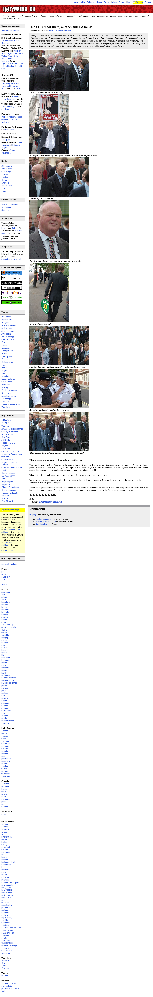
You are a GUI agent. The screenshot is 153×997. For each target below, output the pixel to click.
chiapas (4, 736)
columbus (5, 852)
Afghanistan (6, 320)
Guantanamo (7, 459)
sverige (4, 708)
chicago (4, 844)
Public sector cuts (9, 390)
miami (4, 875)
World (3, 191)
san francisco (7, 925)
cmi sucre (5, 746)
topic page (9, 130)
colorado (5, 849)
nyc (3, 900)
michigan (5, 877)
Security (139, 2)
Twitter (14, 228)
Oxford (4, 180)
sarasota (5, 935)
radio (3, 574)
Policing (4, 387)
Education (5, 348)
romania (4, 698)
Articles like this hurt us (45, 521)
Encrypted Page (11, 510)
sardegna (5, 703)
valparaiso (5, 774)
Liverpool (5, 174)
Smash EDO (6, 495)
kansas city (6, 864)
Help (129, 2)
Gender (4, 359)
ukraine (4, 718)
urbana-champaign (9, 945)
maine (4, 872)
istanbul (4, 642)
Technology (6, 399)
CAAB (18, 88)
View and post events (10, 31)
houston (4, 860)
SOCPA (51, 30)
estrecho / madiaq (9, 627)
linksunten (5, 658)
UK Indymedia (28, 7)
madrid (4, 663)
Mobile (82, 2)
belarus (4, 604)
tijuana (4, 769)
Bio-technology (7, 336)
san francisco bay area (11, 928)
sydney (4, 807)
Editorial (90, 2)
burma (4, 789)
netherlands (6, 675)
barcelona (5, 602)
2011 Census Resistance (12, 429)
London (68, 30)
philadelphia (6, 905)
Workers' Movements (10, 404)
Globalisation (7, 362)
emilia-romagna (8, 625)
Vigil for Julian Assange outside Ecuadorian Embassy (11, 119)
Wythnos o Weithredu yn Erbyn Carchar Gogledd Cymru (12, 66)
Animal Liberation (8, 325)
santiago (5, 766)
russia (4, 700)
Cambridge (6, 171)
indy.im (4, 228)
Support (148, 2)
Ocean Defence (8, 379)
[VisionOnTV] (11, 294)
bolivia (4, 733)
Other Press (6, 382)
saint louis (5, 920)
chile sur (5, 741)
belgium (4, 607)
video (3, 579)
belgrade (5, 610)
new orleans (6, 892)
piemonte (5, 688)
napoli (4, 673)
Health (4, 365)
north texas (6, 897)
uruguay (4, 771)
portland (4, 910)
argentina (5, 731)
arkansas (5, 827)
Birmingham (6, 169)
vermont (5, 948)
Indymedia (5, 370)
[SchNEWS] (11, 274)
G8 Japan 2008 (8, 476)
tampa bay (6, 940)
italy (3, 645)
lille (2, 655)
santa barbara (7, 930)
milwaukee (6, 880)
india (3, 814)
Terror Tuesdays (8, 106)
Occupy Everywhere (10, 432)
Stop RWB (6, 484)
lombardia (5, 660)
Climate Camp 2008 (10, 487)
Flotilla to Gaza (8, 443)
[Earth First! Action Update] (11, 299)
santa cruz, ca (7, 933)
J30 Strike (5, 440)
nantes (4, 670)
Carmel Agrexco (8, 473)
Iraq (3, 373)
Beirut (4, 963)
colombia (5, 748)
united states (7, 943)
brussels (5, 612)
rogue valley (6, 918)
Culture (4, 342)
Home (75, 2)
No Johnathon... (42, 524)
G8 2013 (5, 423)
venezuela (5, 776)
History (4, 367)
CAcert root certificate (8, 543)
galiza (4, 630)
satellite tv (5, 577)
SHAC (4, 479)
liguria (4, 652)
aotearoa (5, 784)
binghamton (6, 837)
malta (3, 665)
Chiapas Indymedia (8, 151)
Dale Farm (5, 437)
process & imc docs (10, 988)
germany (5, 632)
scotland (5, 705)
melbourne (5, 799)
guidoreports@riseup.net (50, 502)
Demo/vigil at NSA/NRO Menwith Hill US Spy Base (11, 86)
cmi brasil (5, 743)
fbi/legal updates (8, 983)
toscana (4, 716)
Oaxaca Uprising (8, 490)
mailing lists (6, 986)
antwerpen (5, 592)
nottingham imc (8, 680)
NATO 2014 (6, 420)
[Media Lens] (11, 289)
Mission (99, 2)
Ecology (5, 345)
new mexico (6, 890)
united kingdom (8, 721)
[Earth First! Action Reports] (11, 304)
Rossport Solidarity (9, 493)
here (7, 109)
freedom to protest (43, 519)
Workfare (5, 426)
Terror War (5, 401)
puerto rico (6, 758)
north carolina (7, 895)
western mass (7, 950)
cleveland (5, 847)
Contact (122, 2)
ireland (4, 640)
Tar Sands (5, 448)
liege (3, 650)
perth (3, 801)
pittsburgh (5, 907)
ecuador (4, 751)
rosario (4, 764)
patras (4, 685)
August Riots (7, 434)
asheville (5, 829)
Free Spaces (7, 356)
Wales (4, 188)
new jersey (6, 887)
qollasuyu (5, 761)
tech (3, 991)
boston (4, 839)
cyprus (4, 622)
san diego (5, 923)
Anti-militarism (7, 331)
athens (4, 597)
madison (5, 870)
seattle (4, 938)
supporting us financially (11, 259)
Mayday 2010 (7, 446)
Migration (5, 376)
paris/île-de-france (9, 683)
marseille (5, 668)
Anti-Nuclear (6, 328)
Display (32, 514)
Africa (4, 584)
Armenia (5, 961)
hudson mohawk (8, 862)
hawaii (4, 857)
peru (3, 756)
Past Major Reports (9, 501)
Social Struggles (8, 396)
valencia (5, 723)
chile (3, 738)
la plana (4, 647)
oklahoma (5, 902)
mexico (4, 754)
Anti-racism (6, 334)
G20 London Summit (10, 451)
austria (4, 599)
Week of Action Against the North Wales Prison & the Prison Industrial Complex (12, 56)
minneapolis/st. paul (10, 882)
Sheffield (5, 183)
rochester (5, 915)
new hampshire (7, 885)
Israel (3, 966)
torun (3, 713)
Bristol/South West (9, 204)
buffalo (4, 842)
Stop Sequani (7, 481)
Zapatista (5, 407)
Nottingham (6, 207)
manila (4, 796)
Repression (60, 30)
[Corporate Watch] (11, 284)
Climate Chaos (7, 339)
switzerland (6, 711)
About (114, 2)
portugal (4, 693)
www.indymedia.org (9, 564)
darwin (4, 791)
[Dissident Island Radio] (11, 279)
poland (4, 690)
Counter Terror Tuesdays (10, 97)
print (3, 572)
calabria (4, 617)
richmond (5, 913)
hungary (4, 637)
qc (2, 804)
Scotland (5, 210)
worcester (5, 953)
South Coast (6, 186)
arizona (4, 824)
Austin (4, 834)
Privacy (107, 2)
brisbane (5, 786)
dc (2, 854)
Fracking (5, 353)
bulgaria (4, 615)
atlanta (4, 832)
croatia (4, 620)
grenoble (5, 635)
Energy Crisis (7, 351)
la (2, 867)
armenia (4, 594)
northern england (8, 678)
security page (7, 550)
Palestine (5, 385)
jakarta (4, 794)
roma (3, 695)
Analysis (5, 322)
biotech (4, 976)
